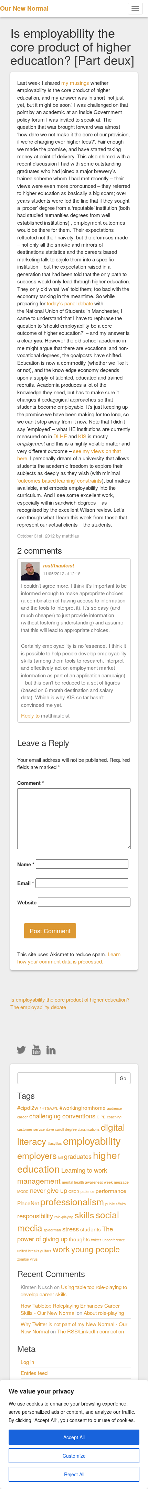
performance (111, 1190)
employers (37, 1155)
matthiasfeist (58, 565)
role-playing (63, 1216)
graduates (78, 1156)
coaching (114, 1116)
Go (123, 1078)
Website (26, 902)
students (90, 1229)
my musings (75, 82)
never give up (48, 1190)
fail (60, 1157)
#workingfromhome (83, 1107)
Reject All (74, 1474)
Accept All (74, 1437)
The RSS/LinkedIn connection (90, 1331)
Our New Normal (24, 8)
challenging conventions (62, 1115)
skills (84, 1214)
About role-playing (104, 1312)
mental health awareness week (87, 1182)
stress (70, 1228)
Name (25, 864)
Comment (30, 783)
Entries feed (34, 1372)
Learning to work (84, 1169)
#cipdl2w (27, 1107)
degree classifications (82, 1129)
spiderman (52, 1229)
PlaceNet (28, 1203)
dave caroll (55, 1129)
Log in (27, 1361)
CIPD (101, 1116)
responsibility (35, 1215)
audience (114, 1108)
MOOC (23, 1191)
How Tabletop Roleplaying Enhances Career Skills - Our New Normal (70, 1309)
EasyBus (54, 1143)
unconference (114, 1239)
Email (25, 883)
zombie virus (27, 1259)
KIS (82, 436)
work (61, 1249)
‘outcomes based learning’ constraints (59, 480)
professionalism (72, 1201)
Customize (74, 1455)
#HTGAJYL (49, 1108)
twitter (96, 1239)
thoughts (79, 1239)
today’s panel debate (70, 303)
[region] (74, 1434)
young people (95, 1249)
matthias (70, 535)
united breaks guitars (34, 1250)
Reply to (31, 715)
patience (87, 1191)
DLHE (60, 436)
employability (92, 1140)
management (39, 1180)
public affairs (115, 1203)
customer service (31, 1129)
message (121, 1182)
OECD (73, 1191)
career (22, 1116)
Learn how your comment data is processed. (68, 957)
